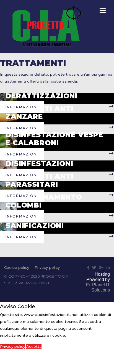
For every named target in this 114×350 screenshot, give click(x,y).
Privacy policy (47, 267)
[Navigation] (103, 11)
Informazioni (22, 107)
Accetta (34, 346)
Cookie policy (16, 267)
